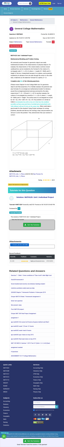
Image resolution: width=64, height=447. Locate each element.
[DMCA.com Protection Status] (38, 422)
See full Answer (15, 46)
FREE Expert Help (45, 3)
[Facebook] (35, 414)
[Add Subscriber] (56, 406)
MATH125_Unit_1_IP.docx (17, 174)
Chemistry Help (37, 371)
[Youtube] (46, 414)
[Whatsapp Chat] (4, 436)
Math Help (36, 386)
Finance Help (37, 380)
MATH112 (6, 380)
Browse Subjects (8, 13)
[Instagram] (39, 414)
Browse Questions (15, 9)
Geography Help (38, 383)
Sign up (59, 3)
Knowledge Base (36, 9)
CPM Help (36, 374)
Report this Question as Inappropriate (18, 184)
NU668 (5, 386)
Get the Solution (32, 225)
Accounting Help (38, 368)
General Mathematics (36, 42)
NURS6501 (6, 389)
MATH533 (6, 368)
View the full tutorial (18, 219)
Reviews (48, 9)
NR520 (5, 392)
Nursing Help (37, 389)
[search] (30, 3)
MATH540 (6, 371)
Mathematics (18, 42)
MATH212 (6, 377)
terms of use (51, 410)
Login (53, 3)
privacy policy (44, 410)
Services (26, 9)
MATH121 (6, 374)
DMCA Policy (51, 436)
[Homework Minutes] (7, 3)
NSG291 (5, 383)
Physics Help (37, 392)
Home (5, 9)
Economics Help (38, 377)
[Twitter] (42, 414)
